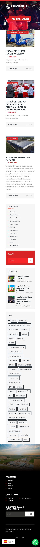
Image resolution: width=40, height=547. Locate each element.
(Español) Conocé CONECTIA (22, 277)
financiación (14, 374)
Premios (12, 422)
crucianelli (13, 360)
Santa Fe (22, 422)
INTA (10, 396)
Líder (11, 405)
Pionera (10, 486)
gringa (12, 391)
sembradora (24, 427)
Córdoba (25, 360)
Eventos (12, 227)
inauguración (23, 391)
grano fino (13, 378)
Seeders (12, 427)
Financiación (14, 230)
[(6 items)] (9, 320)
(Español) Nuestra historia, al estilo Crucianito (23, 288)
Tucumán (24, 435)
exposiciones (25, 369)
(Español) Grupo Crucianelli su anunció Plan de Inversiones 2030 (16, 105)
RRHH (11, 242)
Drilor (11, 365)
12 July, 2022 (12, 56)
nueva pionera (22, 405)
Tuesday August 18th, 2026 (24, 281)
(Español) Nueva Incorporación (15, 52)
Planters (22, 409)
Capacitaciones (15, 215)
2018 (14, 321)
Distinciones (14, 224)
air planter (13, 334)
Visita (26, 440)
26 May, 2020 (12, 112)
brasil (11, 338)
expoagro (13, 369)
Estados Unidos (24, 365)
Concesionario (15, 352)
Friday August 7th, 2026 (23, 306)
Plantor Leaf (24, 413)
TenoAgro (13, 435)
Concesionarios (15, 221)
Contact (10, 501)
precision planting (17, 418)
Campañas (13, 212)
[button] (35, 542)
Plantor (12, 413)
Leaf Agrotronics (16, 400)
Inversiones (12, 32)
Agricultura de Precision (19, 325)
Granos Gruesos (15, 387)
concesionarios (15, 356)
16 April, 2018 (12, 163)
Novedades (23, 32)
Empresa (11, 498)
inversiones (20, 396)
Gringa (10, 488)
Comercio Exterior (15, 218)
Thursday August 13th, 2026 (24, 293)
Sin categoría (14, 245)
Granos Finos (14, 383)
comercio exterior (16, 347)
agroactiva (13, 330)
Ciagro (11, 343)
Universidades (14, 440)
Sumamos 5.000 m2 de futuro (18, 158)
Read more (13, 69)
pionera (12, 409)
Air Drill (24, 330)
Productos (13, 239)
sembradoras (14, 431)
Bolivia (24, 334)
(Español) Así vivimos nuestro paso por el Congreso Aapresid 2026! (24, 300)
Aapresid (22, 321)
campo (20, 338)
